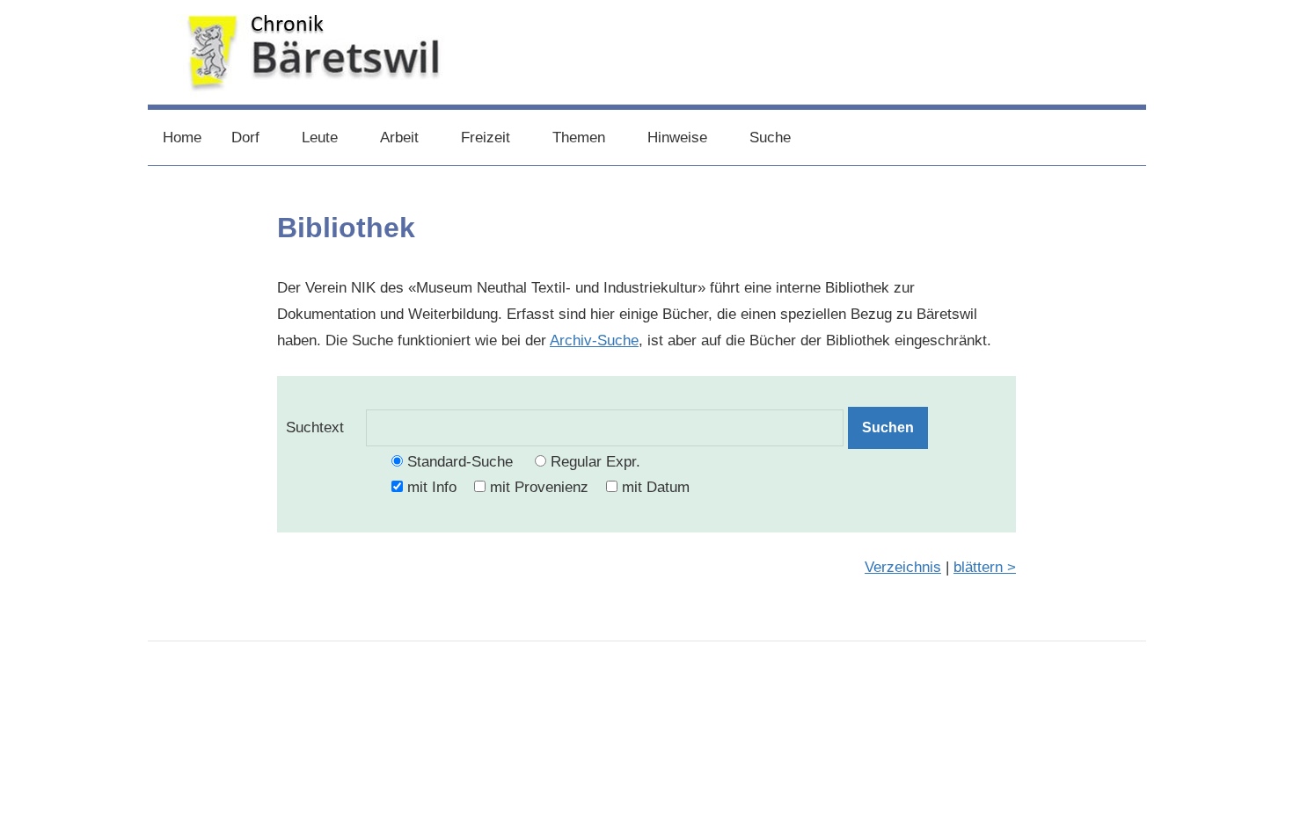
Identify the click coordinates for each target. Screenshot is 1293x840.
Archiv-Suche (594, 340)
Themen (578, 137)
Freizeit (485, 137)
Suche (770, 137)
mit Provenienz (539, 487)
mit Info (432, 487)
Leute (320, 137)
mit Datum (656, 487)
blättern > (984, 567)
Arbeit (399, 137)
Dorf (245, 137)
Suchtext (326, 427)
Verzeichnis (903, 567)
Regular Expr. (595, 461)
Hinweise (677, 137)
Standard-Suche (460, 461)
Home (182, 137)
